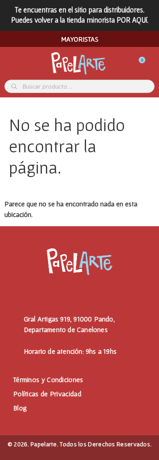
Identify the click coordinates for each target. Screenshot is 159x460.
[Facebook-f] (63, 289)
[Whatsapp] (96, 289)
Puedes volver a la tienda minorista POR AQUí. (79, 19)
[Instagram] (79, 289)
